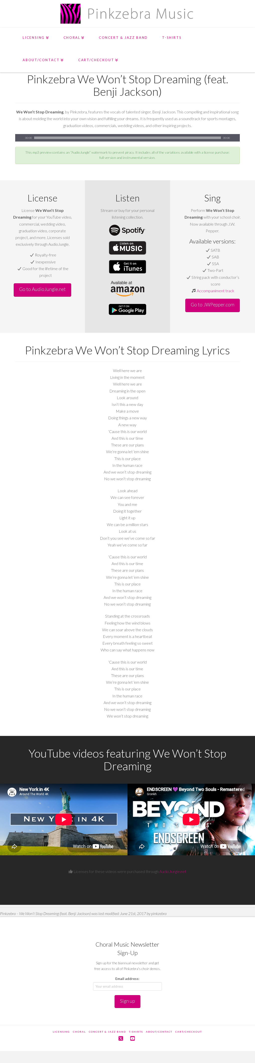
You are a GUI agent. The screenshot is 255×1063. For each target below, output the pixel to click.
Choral (79, 1031)
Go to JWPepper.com (212, 304)
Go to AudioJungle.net (42, 289)
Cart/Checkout (188, 1031)
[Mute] (236, 138)
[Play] (19, 138)
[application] (127, 138)
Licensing (61, 1031)
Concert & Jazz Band (107, 1031)
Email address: (127, 978)
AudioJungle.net (172, 871)
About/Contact (159, 1031)
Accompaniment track (215, 290)
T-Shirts (136, 1031)
